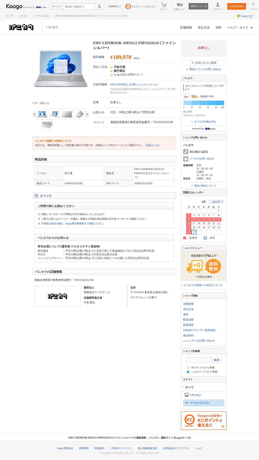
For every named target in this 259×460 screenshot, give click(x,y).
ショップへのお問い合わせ (199, 340)
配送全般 (188, 319)
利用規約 (99, 448)
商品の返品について (205, 185)
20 (209, 223)
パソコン (23, 16)
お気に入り (179, 7)
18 (199, 223)
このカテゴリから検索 (204, 371)
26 (204, 227)
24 (194, 227)
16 (189, 223)
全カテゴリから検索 (203, 367)
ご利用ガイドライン (121, 448)
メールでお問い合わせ (202, 158)
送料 (218, 27)
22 (219, 223)
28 (213, 227)
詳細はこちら (152, 145)
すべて (189, 387)
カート (164, 9)
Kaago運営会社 (65, 448)
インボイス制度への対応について (203, 285)
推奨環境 (84, 448)
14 (213, 219)
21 (213, 223)
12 (204, 219)
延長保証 (188, 324)
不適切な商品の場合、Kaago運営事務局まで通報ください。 (73, 223)
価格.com (44, 102)
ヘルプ (253, 9)
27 (209, 227)
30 (188, 232)
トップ (9, 16)
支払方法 (204, 27)
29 (219, 227)
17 (194, 223)
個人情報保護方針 (147, 448)
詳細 (141, 74)
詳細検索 (112, 6)
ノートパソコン (41, 16)
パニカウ (52, 27)
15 (219, 219)
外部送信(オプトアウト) (176, 448)
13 (209, 219)
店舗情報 (186, 27)
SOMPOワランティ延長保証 (199, 330)
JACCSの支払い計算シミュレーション (134, 84)
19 (204, 223)
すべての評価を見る (205, 121)
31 (194, 232)
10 (194, 219)
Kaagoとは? (247, 16)
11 (199, 219)
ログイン (217, 9)
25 (199, 227)
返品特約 (188, 335)
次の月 (216, 201)
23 (189, 227)
